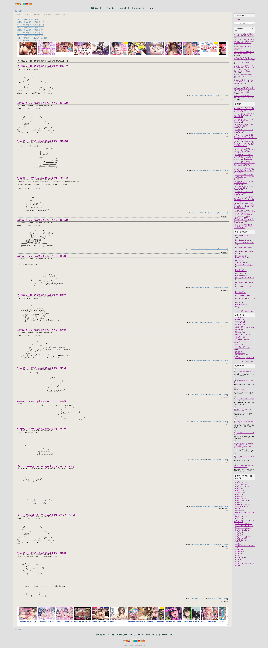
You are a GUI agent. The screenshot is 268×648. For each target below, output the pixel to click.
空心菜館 (21, 622)
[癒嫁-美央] (119, 614)
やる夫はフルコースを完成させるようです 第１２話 (30, 22)
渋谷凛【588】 (250, 328)
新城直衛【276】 (240, 351)
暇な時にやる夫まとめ (242, 530)
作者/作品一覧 (124, 8)
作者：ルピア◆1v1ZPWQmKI (244, 265)
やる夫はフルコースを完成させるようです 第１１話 (30, 24)
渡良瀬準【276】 (240, 353)
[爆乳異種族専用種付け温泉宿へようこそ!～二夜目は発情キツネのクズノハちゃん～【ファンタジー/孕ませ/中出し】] (137, 614)
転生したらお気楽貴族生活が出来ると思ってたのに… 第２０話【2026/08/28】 (244, 226)
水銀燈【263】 (250, 358)
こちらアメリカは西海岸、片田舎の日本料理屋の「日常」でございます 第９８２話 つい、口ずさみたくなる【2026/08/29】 (244, 157)
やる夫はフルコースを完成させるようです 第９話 (30, 27)
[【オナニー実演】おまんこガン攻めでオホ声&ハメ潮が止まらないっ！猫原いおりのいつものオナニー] (100, 49)
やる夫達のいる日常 (241, 538)
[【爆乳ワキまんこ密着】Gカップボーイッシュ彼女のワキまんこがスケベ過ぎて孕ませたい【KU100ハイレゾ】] (119, 49)
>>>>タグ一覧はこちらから (246, 361)
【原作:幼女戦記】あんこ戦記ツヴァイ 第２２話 (244, 457)
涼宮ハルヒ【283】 (240, 346)
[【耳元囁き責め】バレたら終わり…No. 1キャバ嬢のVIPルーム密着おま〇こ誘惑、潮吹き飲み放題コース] (137, 48)
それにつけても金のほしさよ (244, 526)
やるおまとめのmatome (242, 500)
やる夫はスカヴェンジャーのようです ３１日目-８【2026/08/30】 (243, 131)
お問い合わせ (161, 635)
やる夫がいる (239, 534)
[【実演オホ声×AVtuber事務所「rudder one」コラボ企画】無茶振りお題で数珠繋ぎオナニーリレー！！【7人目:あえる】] (191, 49)
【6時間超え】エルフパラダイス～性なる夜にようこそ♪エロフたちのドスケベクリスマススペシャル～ (64, 622)
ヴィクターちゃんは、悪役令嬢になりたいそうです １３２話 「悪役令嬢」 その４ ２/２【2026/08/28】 (244, 199)
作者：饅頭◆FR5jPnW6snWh (244, 287)
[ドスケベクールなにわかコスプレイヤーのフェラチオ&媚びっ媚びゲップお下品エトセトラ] (173, 614)
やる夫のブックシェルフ (242, 486)
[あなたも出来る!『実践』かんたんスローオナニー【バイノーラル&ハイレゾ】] (28, 614)
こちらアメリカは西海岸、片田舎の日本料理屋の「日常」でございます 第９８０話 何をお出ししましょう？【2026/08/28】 (244, 212)
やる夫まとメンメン (241, 482)
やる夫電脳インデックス (242, 504)
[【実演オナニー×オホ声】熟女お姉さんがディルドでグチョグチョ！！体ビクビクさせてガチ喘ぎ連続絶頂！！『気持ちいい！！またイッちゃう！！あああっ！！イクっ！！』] (173, 49)
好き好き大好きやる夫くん (243, 524)
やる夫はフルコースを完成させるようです (217, 95)
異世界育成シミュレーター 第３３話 (244, 433)
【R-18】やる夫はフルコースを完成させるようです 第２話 (32, 38)
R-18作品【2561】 (240, 319)
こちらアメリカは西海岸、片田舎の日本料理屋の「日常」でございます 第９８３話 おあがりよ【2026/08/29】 (244, 150)
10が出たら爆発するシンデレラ (244, 381)
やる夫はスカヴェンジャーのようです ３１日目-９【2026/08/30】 (243, 126)
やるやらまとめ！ (240, 557)
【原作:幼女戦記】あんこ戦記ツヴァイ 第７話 (244, 421)
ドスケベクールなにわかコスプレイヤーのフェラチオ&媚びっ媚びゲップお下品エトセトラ (173, 622)
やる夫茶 (238, 544)
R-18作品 (225, 508)
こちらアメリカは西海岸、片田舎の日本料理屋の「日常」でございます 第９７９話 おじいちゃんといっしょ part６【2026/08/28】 (244, 219)
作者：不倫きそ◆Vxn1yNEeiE (244, 282)
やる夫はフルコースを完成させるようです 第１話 (30, 40)
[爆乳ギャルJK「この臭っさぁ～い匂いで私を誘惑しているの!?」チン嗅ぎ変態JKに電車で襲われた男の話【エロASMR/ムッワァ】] (209, 614)
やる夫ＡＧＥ (239, 488)
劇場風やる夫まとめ (241, 516)
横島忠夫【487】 (240, 329)
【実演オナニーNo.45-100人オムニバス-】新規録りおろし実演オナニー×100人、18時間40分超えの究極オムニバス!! (82, 622)
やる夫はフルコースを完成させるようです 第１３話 (30, 21)
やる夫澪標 (238, 502)
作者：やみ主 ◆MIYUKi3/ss (243, 247)
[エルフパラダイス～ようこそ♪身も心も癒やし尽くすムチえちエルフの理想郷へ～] (46, 614)
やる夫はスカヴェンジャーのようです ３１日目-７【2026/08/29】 (243, 183)
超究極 (75, 622)
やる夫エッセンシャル (242, 532)
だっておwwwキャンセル (242, 528)
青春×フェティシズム (42, 622)
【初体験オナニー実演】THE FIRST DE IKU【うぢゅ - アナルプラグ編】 (191, 622)
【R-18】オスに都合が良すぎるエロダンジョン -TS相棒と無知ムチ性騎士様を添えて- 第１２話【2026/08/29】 (244, 177)
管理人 (237, 307)
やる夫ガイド (239, 494)
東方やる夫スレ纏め (241, 484)
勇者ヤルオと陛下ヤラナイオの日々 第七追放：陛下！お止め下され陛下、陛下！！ (244, 81)
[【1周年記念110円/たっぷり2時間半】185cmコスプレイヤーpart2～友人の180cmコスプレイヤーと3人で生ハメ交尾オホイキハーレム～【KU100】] (100, 614)
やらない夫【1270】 (241, 323)
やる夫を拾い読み (240, 551)
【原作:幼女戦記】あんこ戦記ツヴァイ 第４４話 (244, 399)
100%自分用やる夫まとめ (243, 506)
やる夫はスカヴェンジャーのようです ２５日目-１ (243, 410)
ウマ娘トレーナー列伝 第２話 (245, 371)
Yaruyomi (238, 508)
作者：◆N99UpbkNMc (242, 240)
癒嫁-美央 (112, 621)
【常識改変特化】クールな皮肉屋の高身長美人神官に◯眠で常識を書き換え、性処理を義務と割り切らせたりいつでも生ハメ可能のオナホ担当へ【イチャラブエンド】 (155, 622)
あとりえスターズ (149, 622)
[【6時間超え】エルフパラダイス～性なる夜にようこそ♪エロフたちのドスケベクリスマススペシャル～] (64, 614)
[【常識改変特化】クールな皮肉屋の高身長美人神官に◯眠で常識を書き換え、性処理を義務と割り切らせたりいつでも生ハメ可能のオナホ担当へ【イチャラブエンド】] (155, 614)
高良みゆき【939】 (240, 324)
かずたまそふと (95, 622)
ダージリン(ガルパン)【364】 (243, 334)
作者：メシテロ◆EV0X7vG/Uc (198, 95)
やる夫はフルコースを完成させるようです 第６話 (30, 32)
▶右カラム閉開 (18, 11)
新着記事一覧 (96, 8)
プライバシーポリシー (145, 635)
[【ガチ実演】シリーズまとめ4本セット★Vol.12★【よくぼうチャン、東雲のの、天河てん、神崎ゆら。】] (82, 49)
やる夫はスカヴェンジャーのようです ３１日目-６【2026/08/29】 (243, 188)
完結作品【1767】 (240, 321)
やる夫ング (238, 553)
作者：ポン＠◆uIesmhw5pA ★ (244, 278)
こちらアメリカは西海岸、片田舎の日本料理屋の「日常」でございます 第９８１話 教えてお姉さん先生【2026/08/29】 (244, 163)
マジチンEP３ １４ (243, 389)
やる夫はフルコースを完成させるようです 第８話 (30, 29)
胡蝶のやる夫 (239, 518)
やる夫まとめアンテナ (242, 498)
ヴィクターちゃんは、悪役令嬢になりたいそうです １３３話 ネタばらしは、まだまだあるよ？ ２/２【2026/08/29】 (245, 137)
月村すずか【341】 (240, 336)
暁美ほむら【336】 (240, 338)
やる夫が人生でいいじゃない (244, 536)
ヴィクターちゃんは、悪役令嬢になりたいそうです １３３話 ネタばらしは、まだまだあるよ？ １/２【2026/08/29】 (245, 144)
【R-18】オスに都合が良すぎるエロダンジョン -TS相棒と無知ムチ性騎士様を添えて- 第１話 (244, 41)
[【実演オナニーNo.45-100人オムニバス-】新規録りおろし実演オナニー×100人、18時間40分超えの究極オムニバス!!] (82, 614)
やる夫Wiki (238, 561)
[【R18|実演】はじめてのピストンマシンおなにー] (209, 47)
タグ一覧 (110, 8)
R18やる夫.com (240, 492)
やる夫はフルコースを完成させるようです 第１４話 (30, 19)
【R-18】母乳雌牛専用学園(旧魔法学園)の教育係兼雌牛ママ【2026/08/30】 (244, 115)
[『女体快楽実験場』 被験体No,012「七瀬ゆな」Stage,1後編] (64, 47)
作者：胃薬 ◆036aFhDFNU (243, 235)
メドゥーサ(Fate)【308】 (242, 339)
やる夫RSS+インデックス (243, 490)
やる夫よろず (239, 549)
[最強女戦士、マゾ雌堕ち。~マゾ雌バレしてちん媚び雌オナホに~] (28, 49)
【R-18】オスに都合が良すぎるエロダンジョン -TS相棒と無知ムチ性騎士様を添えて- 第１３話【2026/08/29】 (244, 170)
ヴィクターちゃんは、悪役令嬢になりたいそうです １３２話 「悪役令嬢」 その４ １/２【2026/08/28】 (244, 206)
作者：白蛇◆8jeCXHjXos (242, 295)
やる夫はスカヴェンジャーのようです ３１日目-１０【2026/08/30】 (243, 121)
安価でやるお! (239, 510)
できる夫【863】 (240, 326)
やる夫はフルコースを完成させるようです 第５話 (30, 34)
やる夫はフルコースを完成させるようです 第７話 (30, 30)
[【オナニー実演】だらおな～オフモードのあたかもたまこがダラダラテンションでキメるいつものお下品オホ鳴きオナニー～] (155, 49)
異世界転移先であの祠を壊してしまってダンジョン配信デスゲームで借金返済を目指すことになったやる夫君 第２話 (244, 445)
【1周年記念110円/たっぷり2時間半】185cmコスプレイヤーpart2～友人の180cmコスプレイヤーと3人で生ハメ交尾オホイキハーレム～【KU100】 (100, 622)
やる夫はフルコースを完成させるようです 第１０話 (30, 26)
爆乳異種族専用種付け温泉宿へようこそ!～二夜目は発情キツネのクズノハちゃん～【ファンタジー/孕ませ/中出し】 (137, 622)
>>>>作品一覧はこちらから (246, 311)
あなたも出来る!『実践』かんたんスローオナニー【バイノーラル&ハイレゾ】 (27, 622)
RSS (152, 8)
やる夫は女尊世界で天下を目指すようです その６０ (243, 466)
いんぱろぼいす (186, 622)
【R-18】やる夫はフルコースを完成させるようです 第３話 (32, 37)
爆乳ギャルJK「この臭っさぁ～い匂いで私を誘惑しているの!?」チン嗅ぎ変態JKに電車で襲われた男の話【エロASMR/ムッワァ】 (209, 622)
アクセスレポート (239, 19)
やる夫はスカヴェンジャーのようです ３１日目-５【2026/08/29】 (243, 193)
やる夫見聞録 (239, 496)
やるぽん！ (238, 555)
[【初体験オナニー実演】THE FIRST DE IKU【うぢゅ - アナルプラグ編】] (191, 614)
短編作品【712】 (240, 328)
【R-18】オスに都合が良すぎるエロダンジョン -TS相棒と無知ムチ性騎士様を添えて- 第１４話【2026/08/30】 (244, 109)
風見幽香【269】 (240, 358)
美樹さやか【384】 (240, 333)
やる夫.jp (238, 559)
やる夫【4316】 (239, 317)
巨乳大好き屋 (130, 622)
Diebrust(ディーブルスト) (115, 622)
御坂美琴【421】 (240, 331)
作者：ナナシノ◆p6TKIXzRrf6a (245, 298)
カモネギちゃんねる (168, 622)
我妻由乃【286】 (240, 344)
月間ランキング (138, 8)
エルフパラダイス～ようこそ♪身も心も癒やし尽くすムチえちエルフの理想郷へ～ (46, 622)
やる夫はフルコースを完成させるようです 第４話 (30, 35)
